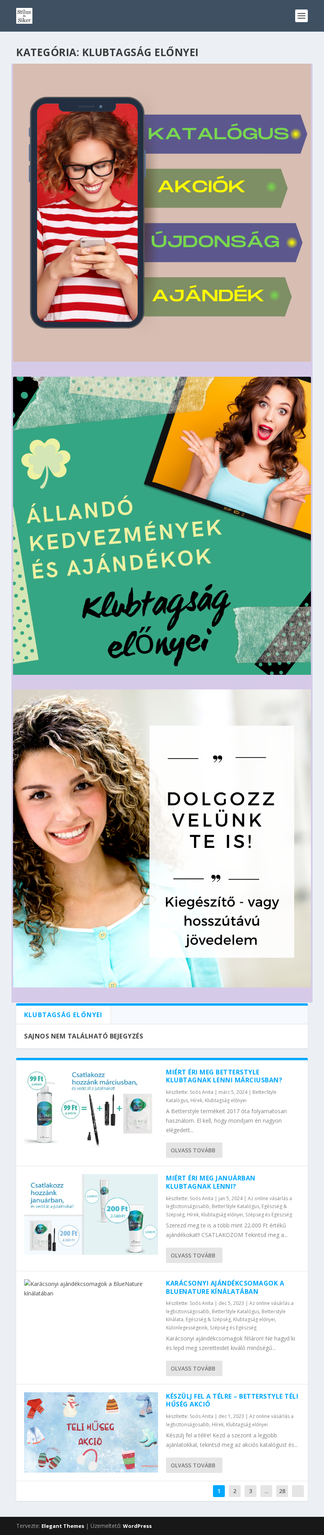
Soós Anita (201, 1092)
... (266, 1491)
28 (282, 1491)
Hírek (196, 1100)
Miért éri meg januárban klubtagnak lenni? (211, 1182)
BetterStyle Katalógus (235, 1206)
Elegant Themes (62, 1525)
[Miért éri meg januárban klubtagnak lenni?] (91, 1214)
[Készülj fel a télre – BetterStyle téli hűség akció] (91, 1432)
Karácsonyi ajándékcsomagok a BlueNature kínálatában (225, 1287)
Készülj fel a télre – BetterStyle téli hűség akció (232, 1400)
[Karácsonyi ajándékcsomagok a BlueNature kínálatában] (91, 1288)
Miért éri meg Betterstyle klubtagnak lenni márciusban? (224, 1076)
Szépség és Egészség (268, 1214)
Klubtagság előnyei (226, 1100)
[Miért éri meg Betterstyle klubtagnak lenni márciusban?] (91, 1108)
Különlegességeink (186, 1327)
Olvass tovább (193, 1150)
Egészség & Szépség (208, 1319)
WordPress (137, 1525)
